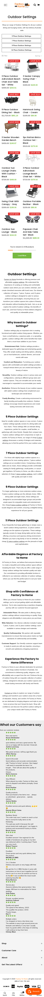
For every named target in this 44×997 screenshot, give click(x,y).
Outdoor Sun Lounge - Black (9, 230)
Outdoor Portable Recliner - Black (32, 203)
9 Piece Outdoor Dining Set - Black (11, 111)
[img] (22, 732)
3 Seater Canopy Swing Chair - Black (31, 79)
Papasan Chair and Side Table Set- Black (30, 232)
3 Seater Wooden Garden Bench (10, 139)
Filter (5, 56)
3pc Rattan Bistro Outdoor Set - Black (32, 140)
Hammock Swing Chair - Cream (31, 111)
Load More (22, 255)
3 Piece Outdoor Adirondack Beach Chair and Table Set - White (11, 80)
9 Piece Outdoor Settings (21, 45)
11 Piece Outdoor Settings (21, 50)
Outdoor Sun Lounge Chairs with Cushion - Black (9, 172)
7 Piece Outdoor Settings (21, 41)
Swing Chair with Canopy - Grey (10, 203)
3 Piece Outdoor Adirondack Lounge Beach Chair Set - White (32, 172)
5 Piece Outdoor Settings (21, 36)
